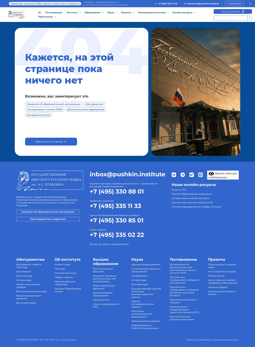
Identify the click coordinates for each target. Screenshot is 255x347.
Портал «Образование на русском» (192, 193)
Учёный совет (62, 264)
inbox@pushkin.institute (127, 174)
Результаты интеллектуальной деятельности (141, 314)
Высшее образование (105, 261)
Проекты (126, 12)
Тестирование (183, 259)
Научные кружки (217, 287)
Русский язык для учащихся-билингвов (182, 318)
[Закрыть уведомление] (250, 3)
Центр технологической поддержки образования (222, 281)
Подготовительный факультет (104, 287)
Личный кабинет (230, 11)
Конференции (139, 275)
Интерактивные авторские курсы (191, 198)
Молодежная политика (152, 12)
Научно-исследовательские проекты (142, 304)
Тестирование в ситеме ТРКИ (44, 109)
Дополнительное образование (85, 109)
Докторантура (139, 284)
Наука (110, 12)
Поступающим (53, 12)
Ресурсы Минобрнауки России (68, 290)
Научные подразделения (145, 264)
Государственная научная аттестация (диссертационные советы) (146, 292)
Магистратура (24, 275)
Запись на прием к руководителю (109, 244)
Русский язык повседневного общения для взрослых (184, 280)
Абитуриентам (94, 104)
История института (38, 115)
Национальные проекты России (222, 293)
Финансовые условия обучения (28, 297)
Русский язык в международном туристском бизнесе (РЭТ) (185, 309)
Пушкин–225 (179, 189)
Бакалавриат (23, 271)
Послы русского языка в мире (222, 266)
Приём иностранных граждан (28, 286)
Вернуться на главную (49, 141)
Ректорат (60, 268)
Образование (92, 12)
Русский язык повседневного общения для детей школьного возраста (184, 291)
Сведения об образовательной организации (53, 104)
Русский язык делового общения (183, 301)
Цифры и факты (64, 277)
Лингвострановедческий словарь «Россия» (196, 206)
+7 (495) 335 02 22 (117, 234)
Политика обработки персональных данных (212, 339)
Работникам (45, 16)
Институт (72, 12)
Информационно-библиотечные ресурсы (144, 326)
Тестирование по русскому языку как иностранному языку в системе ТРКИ (183, 268)
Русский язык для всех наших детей (192, 202)
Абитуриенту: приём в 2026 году (28, 266)
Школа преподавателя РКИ (106, 305)
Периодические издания (145, 321)
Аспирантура (23, 280)
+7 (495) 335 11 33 (115, 205)
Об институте (68, 259)
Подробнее (234, 3)
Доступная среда (26, 302)
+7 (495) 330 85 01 (117, 220)
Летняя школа (101, 299)
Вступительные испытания (31, 291)
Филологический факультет (103, 270)
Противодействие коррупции (48, 219)
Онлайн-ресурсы (182, 12)
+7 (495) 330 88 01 (117, 191)
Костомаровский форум (222, 271)
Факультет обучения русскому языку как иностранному (104, 278)
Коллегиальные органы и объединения (146, 270)
